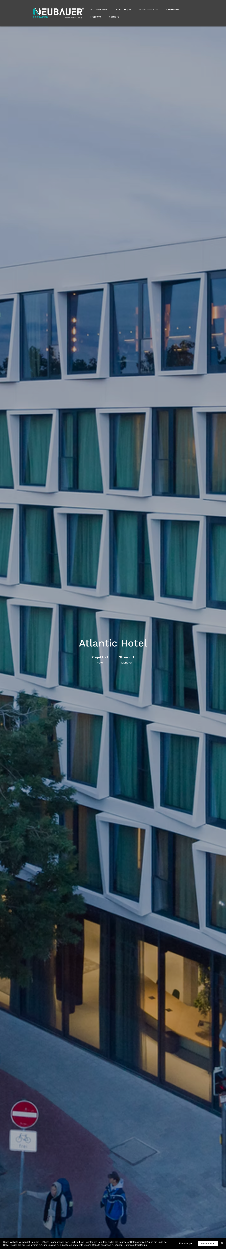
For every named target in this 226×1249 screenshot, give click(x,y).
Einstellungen (186, 1243)
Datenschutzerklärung (135, 1245)
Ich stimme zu (208, 1243)
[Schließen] (222, 1243)
